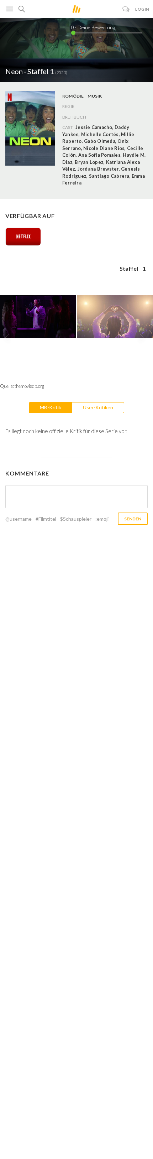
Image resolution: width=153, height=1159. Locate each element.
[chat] (126, 9)
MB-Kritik (50, 407)
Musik (95, 96)
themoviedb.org (29, 386)
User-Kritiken (98, 407)
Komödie (73, 96)
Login (142, 9)
